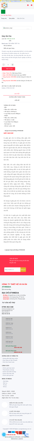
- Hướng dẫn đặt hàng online (10, 358)
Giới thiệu (5, 381)
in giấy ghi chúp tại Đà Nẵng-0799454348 (14, 250)
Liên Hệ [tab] (17, 100)
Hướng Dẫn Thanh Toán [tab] (17, 97)
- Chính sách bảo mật (8, 373)
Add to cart (9, 68)
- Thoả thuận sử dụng (8, 370)
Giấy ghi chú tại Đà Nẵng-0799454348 (13, 130)
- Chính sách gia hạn (7, 375)
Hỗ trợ (5, 386)
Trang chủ (4, 18)
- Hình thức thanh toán (8, 362)
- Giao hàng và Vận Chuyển (9, 360)
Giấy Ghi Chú (6, 36)
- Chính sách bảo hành (8, 368)
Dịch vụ (5, 383)
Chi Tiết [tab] (17, 93)
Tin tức (5, 385)
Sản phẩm (12, 18)
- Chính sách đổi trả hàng (9, 371)
